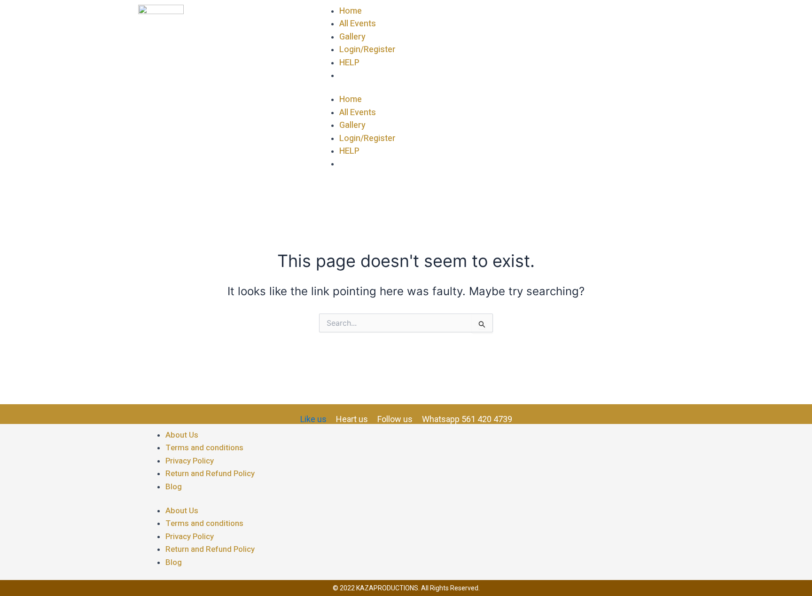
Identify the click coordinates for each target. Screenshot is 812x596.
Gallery (352, 37)
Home (350, 11)
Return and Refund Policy (210, 473)
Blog (173, 487)
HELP (349, 62)
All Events (357, 23)
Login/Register (367, 49)
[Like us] (304, 412)
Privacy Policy (189, 461)
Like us (313, 419)
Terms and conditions (204, 448)
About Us (181, 435)
